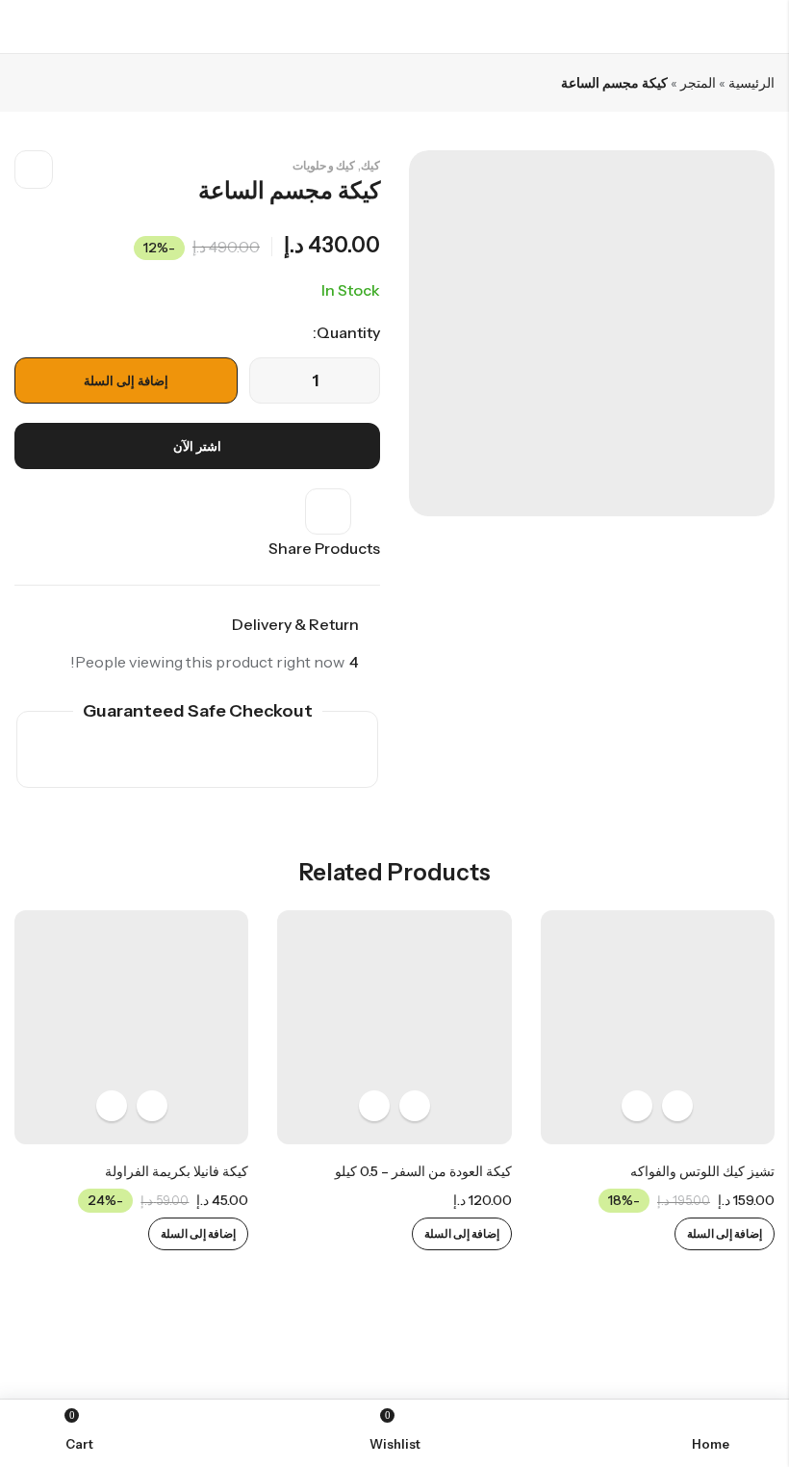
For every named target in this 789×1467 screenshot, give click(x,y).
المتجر (698, 83)
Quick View (637, 1105)
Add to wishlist (33, 169)
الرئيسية (751, 83)
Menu (768, 27)
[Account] (22, 26)
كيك (370, 165)
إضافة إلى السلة (126, 380)
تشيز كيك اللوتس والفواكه (702, 1171)
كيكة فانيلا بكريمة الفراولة (176, 1171)
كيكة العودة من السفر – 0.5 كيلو (423, 1171)
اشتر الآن (197, 446)
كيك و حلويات (324, 165)
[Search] (58, 26)
